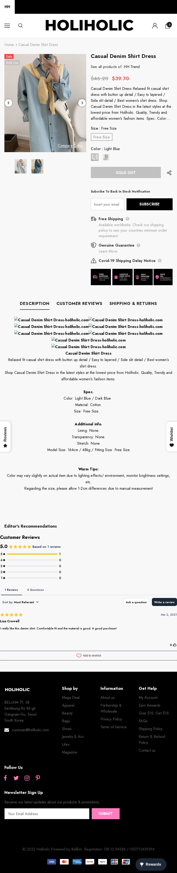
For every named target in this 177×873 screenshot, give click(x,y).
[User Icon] (155, 25)
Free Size (101, 137)
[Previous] (8, 103)
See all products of (106, 66)
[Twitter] (16, 778)
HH (7, 6)
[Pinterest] (38, 778)
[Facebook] (5, 778)
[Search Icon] (25, 25)
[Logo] (89, 25)
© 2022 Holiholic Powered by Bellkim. (53, 849)
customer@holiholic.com (30, 730)
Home (9, 44)
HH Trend (132, 66)
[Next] (82, 103)
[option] (45, 103)
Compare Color (70, 146)
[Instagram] (27, 778)
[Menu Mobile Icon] (7, 25)
